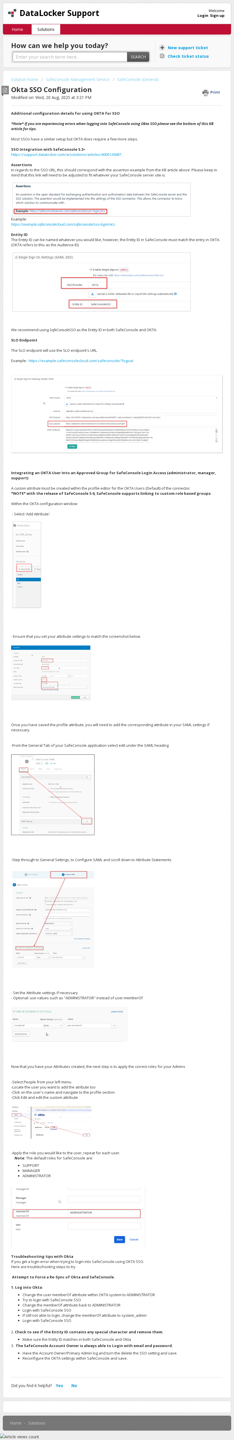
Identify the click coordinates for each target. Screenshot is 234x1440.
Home (17, 29)
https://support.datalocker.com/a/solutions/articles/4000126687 (66, 154)
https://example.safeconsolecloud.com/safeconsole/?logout (81, 360)
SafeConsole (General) (138, 79)
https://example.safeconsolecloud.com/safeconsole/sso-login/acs (63, 224)
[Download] (106, 738)
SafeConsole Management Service (78, 79)
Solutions (46, 29)
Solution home (25, 79)
